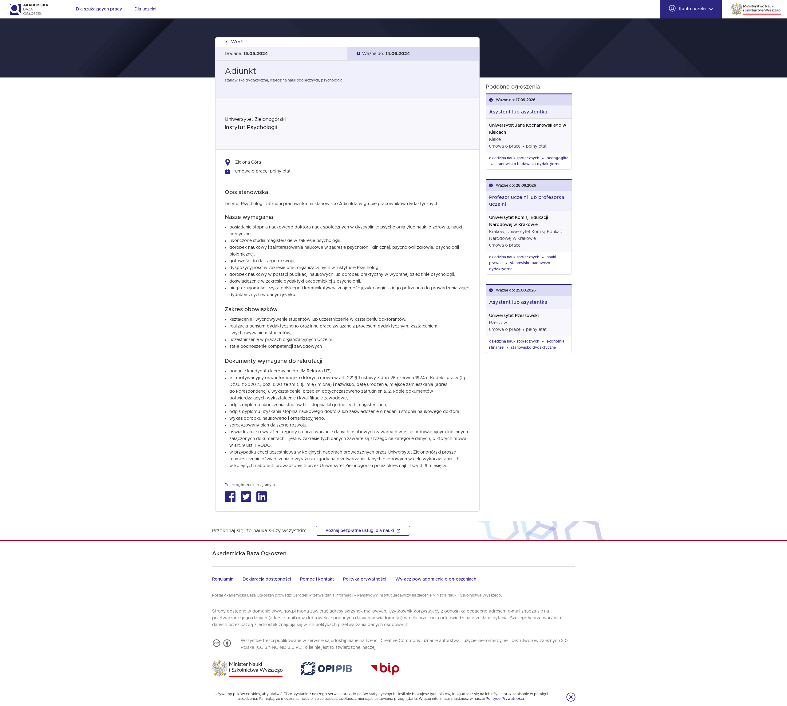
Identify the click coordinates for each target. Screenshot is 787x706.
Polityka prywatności (364, 579)
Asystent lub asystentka (518, 111)
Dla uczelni (145, 9)
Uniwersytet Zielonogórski (255, 119)
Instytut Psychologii (251, 127)
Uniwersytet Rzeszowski (514, 316)
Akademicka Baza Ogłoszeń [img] (28, 9)
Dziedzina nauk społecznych (514, 158)
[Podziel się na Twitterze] (245, 496)
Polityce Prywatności (505, 698)
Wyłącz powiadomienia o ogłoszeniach (435, 579)
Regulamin (222, 579)
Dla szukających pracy (99, 9)
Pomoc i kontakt (317, 579)
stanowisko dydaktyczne (533, 347)
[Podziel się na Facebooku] (230, 496)
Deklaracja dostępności (267, 579)
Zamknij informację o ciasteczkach (571, 697)
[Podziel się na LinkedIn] (261, 496)
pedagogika (557, 158)
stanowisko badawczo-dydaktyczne (528, 164)
